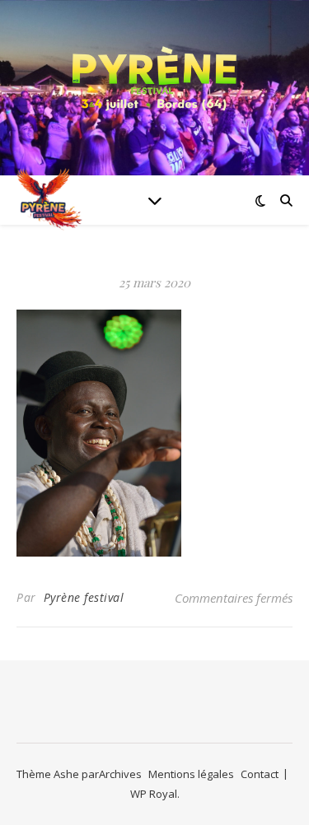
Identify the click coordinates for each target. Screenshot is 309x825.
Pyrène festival (84, 597)
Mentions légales (191, 774)
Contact (260, 774)
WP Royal (153, 793)
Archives (120, 774)
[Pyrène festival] (155, 77)
